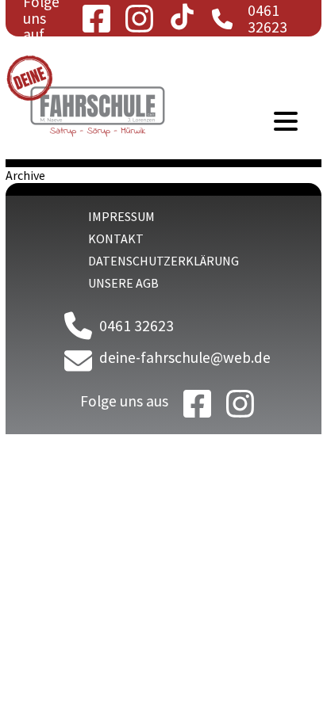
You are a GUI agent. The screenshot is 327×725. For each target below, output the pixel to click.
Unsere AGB (123, 283)
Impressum (121, 216)
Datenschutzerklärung (163, 261)
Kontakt (116, 238)
